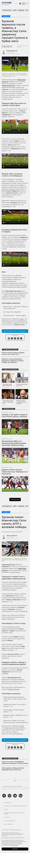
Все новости (7, 10)
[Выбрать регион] (20, 4)
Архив (6, 809)
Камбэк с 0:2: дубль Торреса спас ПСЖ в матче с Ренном (14, 416)
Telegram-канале (13, 689)
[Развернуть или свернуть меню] (27, 4)
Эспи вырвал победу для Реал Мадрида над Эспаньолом (13, 769)
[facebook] (4, 795)
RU (23, 3)
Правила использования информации (15, 806)
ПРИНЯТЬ (15, 849)
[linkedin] (20, 795)
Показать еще (15, 499)
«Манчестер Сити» (8, 85)
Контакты (7, 817)
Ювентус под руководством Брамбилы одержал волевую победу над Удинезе (13, 360)
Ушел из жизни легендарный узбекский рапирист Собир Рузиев (15, 762)
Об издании (7, 802)
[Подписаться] (27, 788)
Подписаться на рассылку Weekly (13, 786)
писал (21, 319)
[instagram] (9, 795)
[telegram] (15, 795)
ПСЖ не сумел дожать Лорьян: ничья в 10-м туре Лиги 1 (13, 353)
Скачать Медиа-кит (9, 820)
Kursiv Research (8, 824)
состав (16, 323)
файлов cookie (14, 845)
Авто (14, 10)
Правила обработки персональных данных (14, 813)
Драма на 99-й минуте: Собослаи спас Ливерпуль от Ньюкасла (15, 472)
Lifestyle (6, 4)
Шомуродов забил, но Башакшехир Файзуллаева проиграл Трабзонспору (14, 443)
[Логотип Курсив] (7, 2)
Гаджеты (21, 10)
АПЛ (24, 570)
